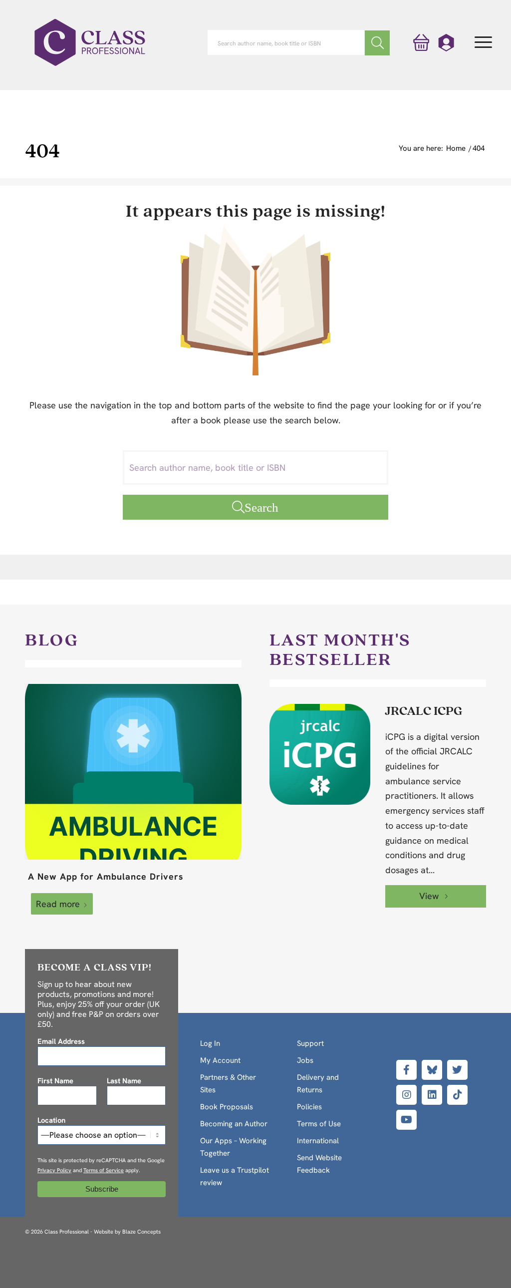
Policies (309, 1107)
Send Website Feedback (319, 1164)
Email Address (61, 1041)
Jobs (305, 1060)
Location (51, 1120)
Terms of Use (319, 1124)
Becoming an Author (233, 1124)
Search (261, 507)
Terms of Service (103, 1170)
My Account (220, 1060)
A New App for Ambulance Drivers (106, 876)
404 (42, 150)
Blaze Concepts (141, 1231)
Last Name (124, 1080)
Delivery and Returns (318, 1083)
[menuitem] (483, 42)
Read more (58, 904)
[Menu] (483, 42)
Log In (210, 1043)
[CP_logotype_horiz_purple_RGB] (90, 42)
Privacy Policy (54, 1170)
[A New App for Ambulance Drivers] (133, 772)
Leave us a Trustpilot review (234, 1176)
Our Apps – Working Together (233, 1147)
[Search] (377, 42)
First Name (55, 1080)
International (318, 1141)
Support (310, 1043)
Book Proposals (226, 1107)
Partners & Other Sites (228, 1083)
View (430, 896)
